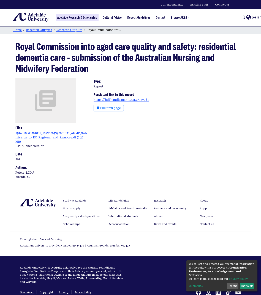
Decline (232, 286)
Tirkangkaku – (41, 239)
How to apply (71, 208)
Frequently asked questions (81, 216)
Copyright (46, 292)
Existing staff (199, 4)
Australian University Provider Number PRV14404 (52, 245)
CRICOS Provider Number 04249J (108, 245)
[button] (248, 17)
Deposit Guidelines (138, 17)
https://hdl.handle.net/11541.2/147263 (121, 99)
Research (160, 200)
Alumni (159, 216)
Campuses (206, 216)
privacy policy (238, 278)
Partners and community (170, 208)
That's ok (247, 286)
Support (205, 208)
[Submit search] (243, 17)
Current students (172, 4)
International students (123, 216)
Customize (196, 286)
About (204, 200)
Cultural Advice (112, 17)
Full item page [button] (110, 108)
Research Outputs (39, 30)
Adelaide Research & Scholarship (77, 17)
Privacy (64, 292)
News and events (165, 224)
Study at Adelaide (74, 200)
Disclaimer (27, 292)
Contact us (222, 4)
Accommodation (119, 224)
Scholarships (71, 224)
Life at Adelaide (118, 200)
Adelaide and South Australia (127, 208)
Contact (160, 17)
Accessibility (83, 292)
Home (17, 30)
